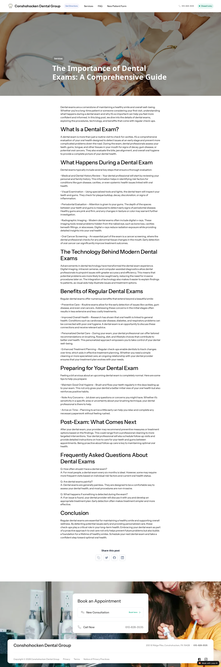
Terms (77, 659)
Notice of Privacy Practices (96, 659)
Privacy (66, 659)
